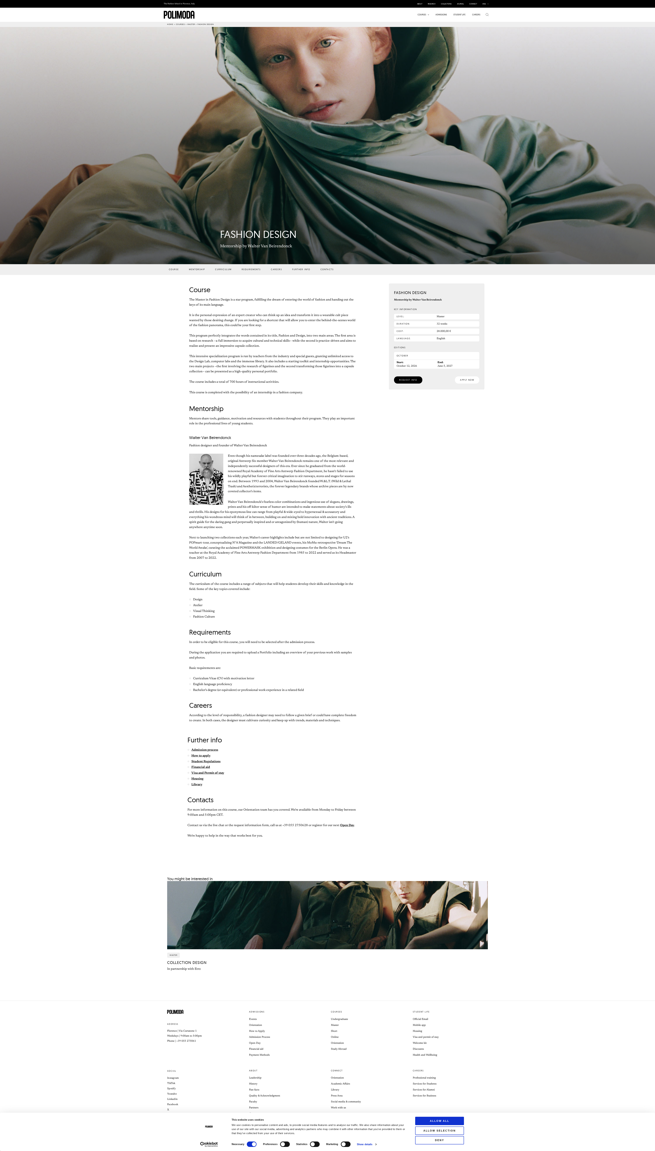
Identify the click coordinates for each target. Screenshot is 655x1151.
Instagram (173, 1078)
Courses (180, 24)
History (253, 1084)
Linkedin (172, 1099)
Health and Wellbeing (425, 1055)
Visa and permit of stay (426, 1037)
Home (170, 24)
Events (253, 1019)
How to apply (200, 755)
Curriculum (223, 269)
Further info (301, 269)
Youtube (172, 1094)
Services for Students (424, 1084)
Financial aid (200, 767)
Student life (421, 1011)
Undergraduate (339, 1019)
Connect (337, 1070)
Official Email (420, 1019)
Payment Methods (259, 1055)
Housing (197, 778)
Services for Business (424, 1096)
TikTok (171, 1083)
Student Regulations (206, 761)
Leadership (255, 1078)
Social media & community (346, 1102)
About (253, 1070)
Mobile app (419, 1025)
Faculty (253, 1102)
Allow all (439, 1120)
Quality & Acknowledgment (264, 1096)
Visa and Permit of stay (207, 773)
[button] (487, 4)
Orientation (255, 1025)
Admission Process (259, 1037)
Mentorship (197, 269)
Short (334, 1031)
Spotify (171, 1088)
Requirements (251, 269)
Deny (439, 1140)
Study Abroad (339, 1049)
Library (196, 784)
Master (191, 24)
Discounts (418, 1049)
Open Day (347, 825)
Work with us (338, 1107)
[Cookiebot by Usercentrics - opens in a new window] (209, 1144)
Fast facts (254, 1090)
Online (335, 1037)
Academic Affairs (340, 1084)
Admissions (257, 1011)
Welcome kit (420, 1043)
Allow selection (439, 1130)
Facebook (172, 1104)
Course (174, 269)
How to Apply (257, 1031)
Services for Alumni (424, 1090)
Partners (253, 1107)
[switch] (285, 1144)
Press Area (337, 1096)
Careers (276, 269)
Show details (364, 1144)
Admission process (204, 750)
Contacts (327, 269)
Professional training (424, 1078)
